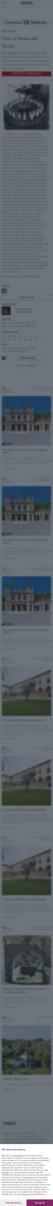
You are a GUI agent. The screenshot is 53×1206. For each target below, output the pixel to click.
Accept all (39, 1203)
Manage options (13, 1203)
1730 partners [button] (18, 1155)
